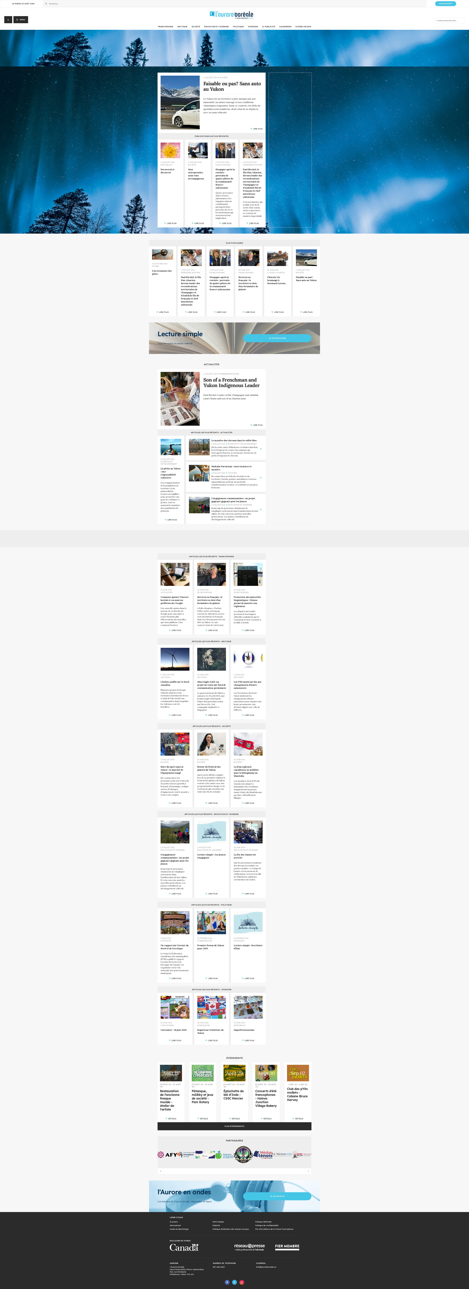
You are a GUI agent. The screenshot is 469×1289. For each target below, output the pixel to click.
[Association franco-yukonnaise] (167, 1155)
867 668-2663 (219, 1267)
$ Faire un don (303, 27)
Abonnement (445, 4)
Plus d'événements (234, 1126)
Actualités (211, 364)
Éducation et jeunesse (216, 27)
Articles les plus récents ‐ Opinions (211, 989)
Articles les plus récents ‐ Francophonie (211, 556)
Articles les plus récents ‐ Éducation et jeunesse (212, 814)
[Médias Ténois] (262, 1155)
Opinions (253, 27)
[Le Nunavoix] (282, 1155)
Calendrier (285, 27)
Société (196, 27)
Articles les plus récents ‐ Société (212, 726)
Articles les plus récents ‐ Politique (211, 905)
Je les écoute (277, 1196)
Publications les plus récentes (212, 136)
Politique (238, 27)
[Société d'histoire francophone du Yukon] (243, 1154)
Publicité (270, 27)
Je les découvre (277, 338)
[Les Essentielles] (205, 1155)
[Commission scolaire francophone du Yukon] (186, 1155)
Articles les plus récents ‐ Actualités (211, 432)
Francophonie (165, 27)
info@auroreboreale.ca (266, 1267)
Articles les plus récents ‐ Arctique (211, 641)
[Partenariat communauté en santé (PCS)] (224, 1155)
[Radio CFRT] (301, 1154)
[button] (20, 19)
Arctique (182, 27)
